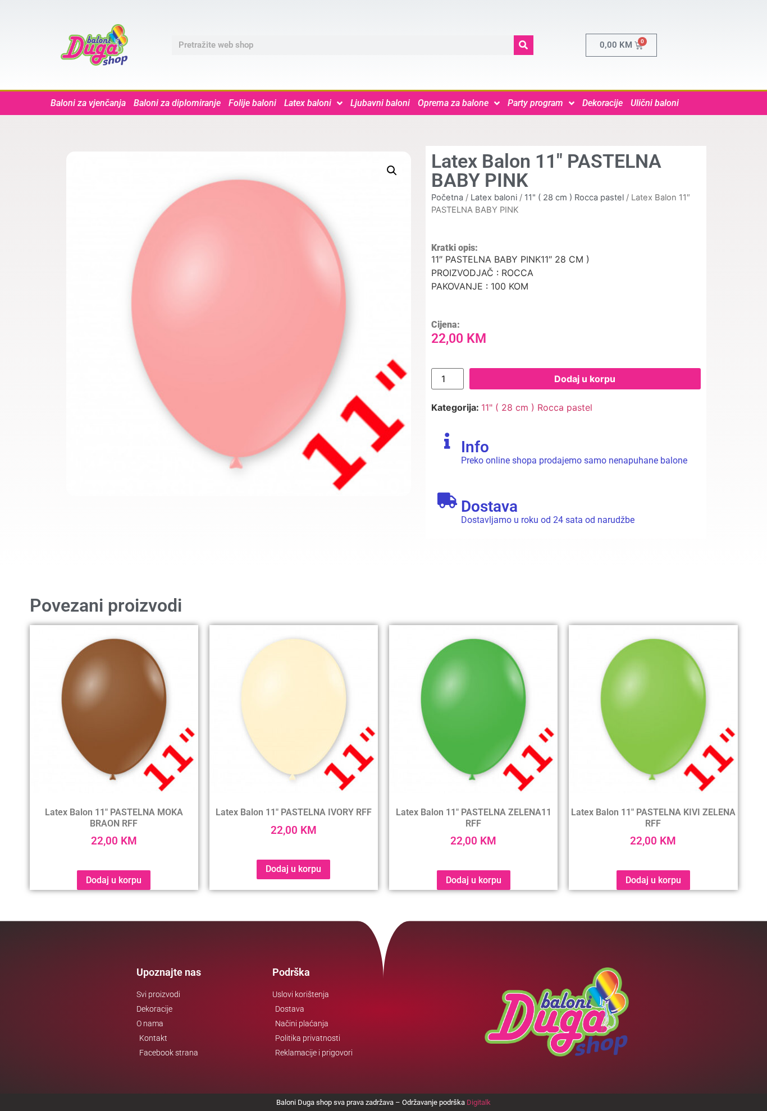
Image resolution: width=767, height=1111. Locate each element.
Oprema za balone (453, 103)
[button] (392, 170)
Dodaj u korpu (584, 378)
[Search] (523, 45)
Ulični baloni (655, 103)
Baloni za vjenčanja (88, 103)
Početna (447, 197)
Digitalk (479, 1102)
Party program (535, 103)
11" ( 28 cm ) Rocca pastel (574, 197)
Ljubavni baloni (380, 103)
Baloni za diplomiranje (177, 103)
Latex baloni (307, 103)
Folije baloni (252, 103)
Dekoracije (602, 103)
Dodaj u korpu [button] (113, 880)
